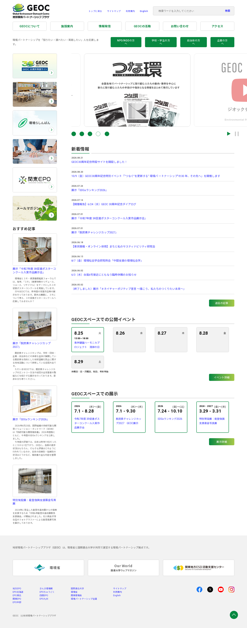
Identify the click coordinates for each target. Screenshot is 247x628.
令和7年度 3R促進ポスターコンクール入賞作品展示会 (87, 423)
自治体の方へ (193, 42)
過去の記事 (221, 303)
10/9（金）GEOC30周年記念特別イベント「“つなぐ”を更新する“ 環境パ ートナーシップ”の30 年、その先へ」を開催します (145, 176)
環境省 (74, 592)
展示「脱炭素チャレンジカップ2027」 (94, 232)
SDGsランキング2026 (170, 418)
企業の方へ (222, 42)
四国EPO (44, 595)
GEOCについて (30, 26)
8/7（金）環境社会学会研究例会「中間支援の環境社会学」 (107, 260)
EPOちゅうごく (47, 592)
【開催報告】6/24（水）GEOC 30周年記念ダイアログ (103, 204)
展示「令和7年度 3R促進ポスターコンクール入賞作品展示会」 (109, 218)
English (144, 11)
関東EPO (17, 599)
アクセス (217, 26)
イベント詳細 (222, 377)
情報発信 (105, 26)
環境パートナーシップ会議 (84, 599)
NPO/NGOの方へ (126, 42)
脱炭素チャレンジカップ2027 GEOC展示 (128, 421)
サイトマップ (114, 11)
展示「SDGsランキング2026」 (89, 190)
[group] (124, 90)
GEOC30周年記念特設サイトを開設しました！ (99, 162)
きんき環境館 (46, 588)
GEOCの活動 (142, 26)
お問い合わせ (180, 26)
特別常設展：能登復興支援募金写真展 (212, 421)
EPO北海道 (18, 592)
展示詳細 (221, 441)
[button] (73, 134)
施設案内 (67, 26)
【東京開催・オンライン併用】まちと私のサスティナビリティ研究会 (113, 246)
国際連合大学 (77, 588)
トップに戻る (95, 11)
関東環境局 (76, 595)
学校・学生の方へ (161, 42)
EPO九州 (44, 599)
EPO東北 (17, 595)
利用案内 (130, 11)
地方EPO (17, 588)
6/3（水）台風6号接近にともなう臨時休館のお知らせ (104, 274)
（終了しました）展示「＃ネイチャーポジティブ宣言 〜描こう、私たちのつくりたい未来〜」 (128, 288)
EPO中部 (17, 602)
